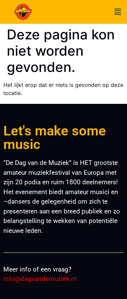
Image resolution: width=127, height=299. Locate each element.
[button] (118, 12)
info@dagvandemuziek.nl (40, 279)
